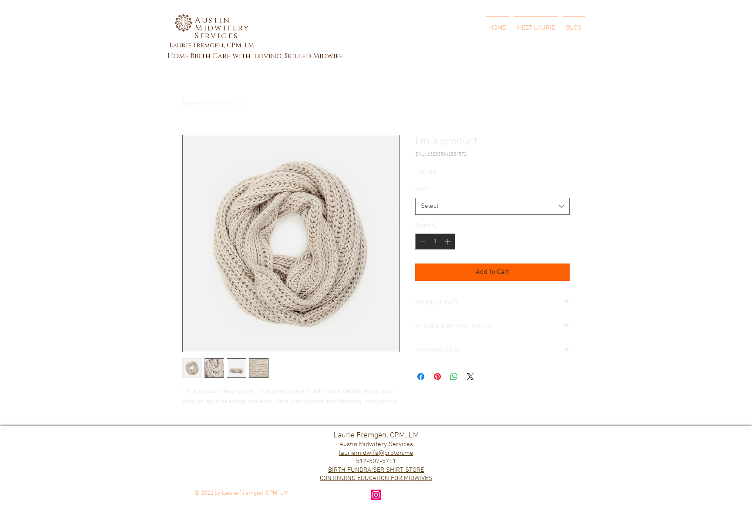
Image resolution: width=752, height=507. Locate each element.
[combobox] (492, 206)
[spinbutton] (435, 241)
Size (422, 189)
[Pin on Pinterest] (437, 376)
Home (191, 103)
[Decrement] (421, 241)
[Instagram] (376, 495)
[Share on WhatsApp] (454, 376)
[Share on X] (470, 376)
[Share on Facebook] (421, 376)
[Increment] (448, 241)
